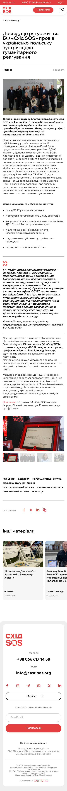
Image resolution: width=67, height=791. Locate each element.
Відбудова (23, 479)
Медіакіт (32, 696)
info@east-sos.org (33, 673)
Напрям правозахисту (50, 487)
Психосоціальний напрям (18, 487)
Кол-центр (8, 479)
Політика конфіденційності (33, 743)
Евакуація (37, 492)
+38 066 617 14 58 (33, 659)
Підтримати (43, 9)
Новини (7, 70)
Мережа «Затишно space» (47, 479)
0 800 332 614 (29, 2)
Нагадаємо (9, 402)
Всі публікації (12, 20)
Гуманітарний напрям (16, 492)
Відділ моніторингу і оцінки (19, 483)
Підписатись (33, 728)
